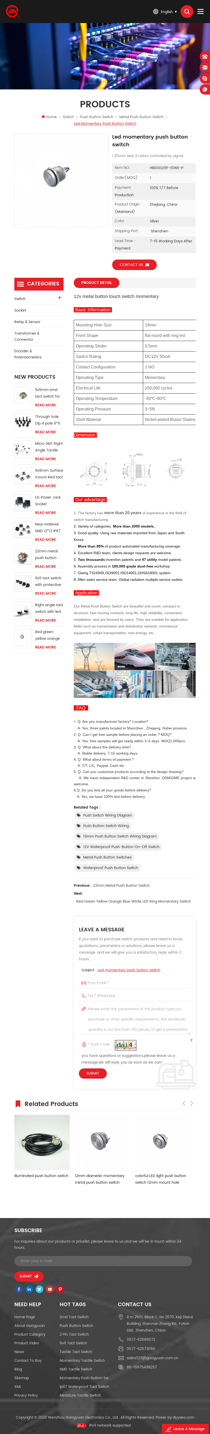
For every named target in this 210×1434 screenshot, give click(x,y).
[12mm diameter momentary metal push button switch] (102, 1142)
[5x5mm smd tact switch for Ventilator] (23, 395)
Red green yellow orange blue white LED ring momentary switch (133, 901)
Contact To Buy (28, 1361)
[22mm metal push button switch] (23, 556)
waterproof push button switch (110, 868)
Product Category (30, 1334)
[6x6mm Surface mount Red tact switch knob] (23, 476)
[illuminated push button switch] (42, 1142)
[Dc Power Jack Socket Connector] (23, 502)
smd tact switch (74, 1317)
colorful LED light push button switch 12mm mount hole (160, 1179)
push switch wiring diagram (107, 815)
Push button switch (96, 117)
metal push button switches (107, 857)
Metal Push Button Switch (141, 117)
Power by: (175, 1417)
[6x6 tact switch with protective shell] (23, 583)
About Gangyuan (29, 1326)
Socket (20, 310)
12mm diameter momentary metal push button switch (99, 1179)
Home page (24, 1317)
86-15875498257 (142, 1367)
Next (191, 1103)
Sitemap (21, 1378)
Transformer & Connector (26, 337)
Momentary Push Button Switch (85, 1378)
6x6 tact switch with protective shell (48, 581)
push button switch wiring (106, 826)
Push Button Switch (76, 1326)
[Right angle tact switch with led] (23, 610)
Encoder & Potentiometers (27, 354)
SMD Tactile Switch (76, 1369)
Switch (68, 117)
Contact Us (131, 265)
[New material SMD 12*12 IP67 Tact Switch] (23, 529)
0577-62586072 (141, 1340)
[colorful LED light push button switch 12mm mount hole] (163, 1142)
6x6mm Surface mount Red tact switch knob (49, 474)
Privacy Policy (26, 1395)
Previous (183, 1103)
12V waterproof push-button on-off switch (121, 847)
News (19, 1352)
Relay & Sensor (27, 322)
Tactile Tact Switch (76, 1352)
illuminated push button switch (41, 1176)
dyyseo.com (183, 1417)
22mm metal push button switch (121, 886)
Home (51, 117)
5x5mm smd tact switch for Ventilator (47, 393)
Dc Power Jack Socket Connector (48, 501)
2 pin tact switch (74, 1334)
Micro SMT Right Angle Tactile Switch (49, 447)
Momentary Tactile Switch (82, 1361)
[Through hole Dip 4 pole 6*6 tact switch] (23, 422)
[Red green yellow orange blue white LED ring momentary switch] (23, 637)
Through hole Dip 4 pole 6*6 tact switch (47, 420)
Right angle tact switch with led (49, 608)
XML (17, 1387)
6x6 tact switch (73, 1343)
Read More (45, 405)
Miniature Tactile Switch (80, 1395)
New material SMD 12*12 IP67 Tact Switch (47, 527)
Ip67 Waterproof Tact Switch (84, 1387)
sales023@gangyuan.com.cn (152, 1358)
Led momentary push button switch (129, 970)
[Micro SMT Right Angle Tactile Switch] (23, 449)
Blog (18, 1369)
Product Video (26, 1343)
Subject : (120, 970)
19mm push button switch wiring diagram (120, 836)
